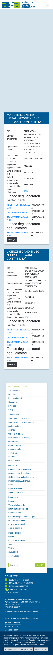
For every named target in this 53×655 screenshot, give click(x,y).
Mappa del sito (14, 533)
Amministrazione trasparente (21, 422)
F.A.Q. (10, 410)
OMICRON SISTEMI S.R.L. (18, 212)
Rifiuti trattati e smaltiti (18, 509)
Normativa (13, 394)
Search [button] (40, 565)
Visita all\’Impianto (16, 505)
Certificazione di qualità (18, 473)
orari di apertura (15, 528)
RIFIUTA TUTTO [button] (40, 649)
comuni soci (13, 441)
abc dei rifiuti (14, 390)
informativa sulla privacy (19, 438)
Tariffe (11, 548)
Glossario (12, 402)
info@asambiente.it (18, 586)
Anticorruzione (14, 426)
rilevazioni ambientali (17, 524)
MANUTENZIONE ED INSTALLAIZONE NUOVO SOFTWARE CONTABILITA (24, 118)
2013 (26, 191)
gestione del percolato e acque (21, 516)
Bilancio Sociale (15, 488)
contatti (11, 457)
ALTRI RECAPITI (11, 593)
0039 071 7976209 (15, 604)
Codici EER (13, 552)
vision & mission (15, 434)
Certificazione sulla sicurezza (21, 477)
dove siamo (13, 453)
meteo (11, 537)
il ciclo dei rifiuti (15, 513)
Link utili (12, 406)
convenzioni (13, 556)
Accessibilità (13, 414)
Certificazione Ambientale (19, 469)
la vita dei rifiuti (15, 398)
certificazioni (13, 465)
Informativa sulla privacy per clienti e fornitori (22, 612)
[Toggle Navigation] (47, 4)
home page (13, 497)
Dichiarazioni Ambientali (19, 481)
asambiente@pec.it (17, 589)
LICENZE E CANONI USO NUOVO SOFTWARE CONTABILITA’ (23, 255)
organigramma (14, 445)
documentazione (15, 449)
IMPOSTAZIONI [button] (26, 649)
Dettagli (11, 239)
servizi (11, 544)
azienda (11, 430)
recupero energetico (16, 520)
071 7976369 (28, 583)
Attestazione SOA (16, 492)
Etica (10, 485)
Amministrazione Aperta (18, 418)
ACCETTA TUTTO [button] (11, 649)
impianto (12, 501)
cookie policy (14, 460)
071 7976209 (23, 580)
